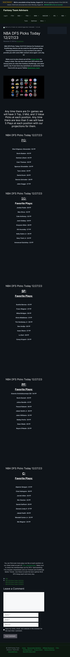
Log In (6, 16)
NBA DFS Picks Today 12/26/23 (14, 582)
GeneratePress (12, 652)
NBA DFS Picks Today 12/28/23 (14, 584)
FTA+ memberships (29, 565)
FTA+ (12, 16)
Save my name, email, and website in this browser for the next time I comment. (23, 630)
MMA (35, 16)
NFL (54, 16)
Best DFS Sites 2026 (29, 652)
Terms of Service (49, 650)
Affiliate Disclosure (48, 648)
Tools (26, 21)
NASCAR (45, 16)
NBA (62, 16)
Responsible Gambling (34, 648)
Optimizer (34, 21)
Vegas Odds (35, 59)
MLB (19, 16)
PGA (27, 16)
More (42, 21)
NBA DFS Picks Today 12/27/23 (14, 580)
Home (24, 648)
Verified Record (27, 650)
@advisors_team (34, 68)
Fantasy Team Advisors (15, 10)
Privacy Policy (38, 650)
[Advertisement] (23, 260)
